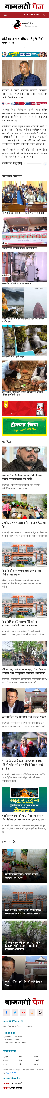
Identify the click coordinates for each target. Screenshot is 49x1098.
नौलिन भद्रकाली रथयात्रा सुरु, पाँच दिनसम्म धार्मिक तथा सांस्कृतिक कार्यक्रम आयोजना (24, 671)
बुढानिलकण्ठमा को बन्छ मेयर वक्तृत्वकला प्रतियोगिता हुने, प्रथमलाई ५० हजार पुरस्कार (24, 818)
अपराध (36, 1064)
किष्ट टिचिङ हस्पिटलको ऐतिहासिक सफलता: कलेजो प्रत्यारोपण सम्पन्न (19, 623)
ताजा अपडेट (9, 842)
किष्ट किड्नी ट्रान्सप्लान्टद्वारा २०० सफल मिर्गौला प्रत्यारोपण (21, 572)
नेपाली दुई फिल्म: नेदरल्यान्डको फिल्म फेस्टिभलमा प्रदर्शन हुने (23, 320)
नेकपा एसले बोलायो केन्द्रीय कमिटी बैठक (19, 248)
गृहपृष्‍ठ (5, 1056)
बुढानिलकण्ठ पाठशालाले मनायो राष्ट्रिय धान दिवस (24, 525)
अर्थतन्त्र (21, 1064)
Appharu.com (11, 1072)
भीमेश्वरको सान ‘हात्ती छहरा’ (13, 357)
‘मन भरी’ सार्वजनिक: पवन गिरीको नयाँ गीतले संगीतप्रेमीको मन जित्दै (22, 477)
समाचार (5, 1060)
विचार (20, 1056)
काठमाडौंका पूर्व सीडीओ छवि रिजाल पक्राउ (24, 717)
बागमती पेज (27, 23)
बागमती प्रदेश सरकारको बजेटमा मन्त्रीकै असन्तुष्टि (23, 213)
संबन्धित (6, 442)
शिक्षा (20, 1060)
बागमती (6, 1064)
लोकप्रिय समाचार (12, 177)
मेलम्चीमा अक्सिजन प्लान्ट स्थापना (16, 283)
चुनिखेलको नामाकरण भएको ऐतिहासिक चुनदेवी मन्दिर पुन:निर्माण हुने (22, 393)
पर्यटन (36, 1056)
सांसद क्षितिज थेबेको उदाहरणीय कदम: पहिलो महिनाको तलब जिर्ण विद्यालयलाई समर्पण (22, 765)
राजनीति (36, 1060)
